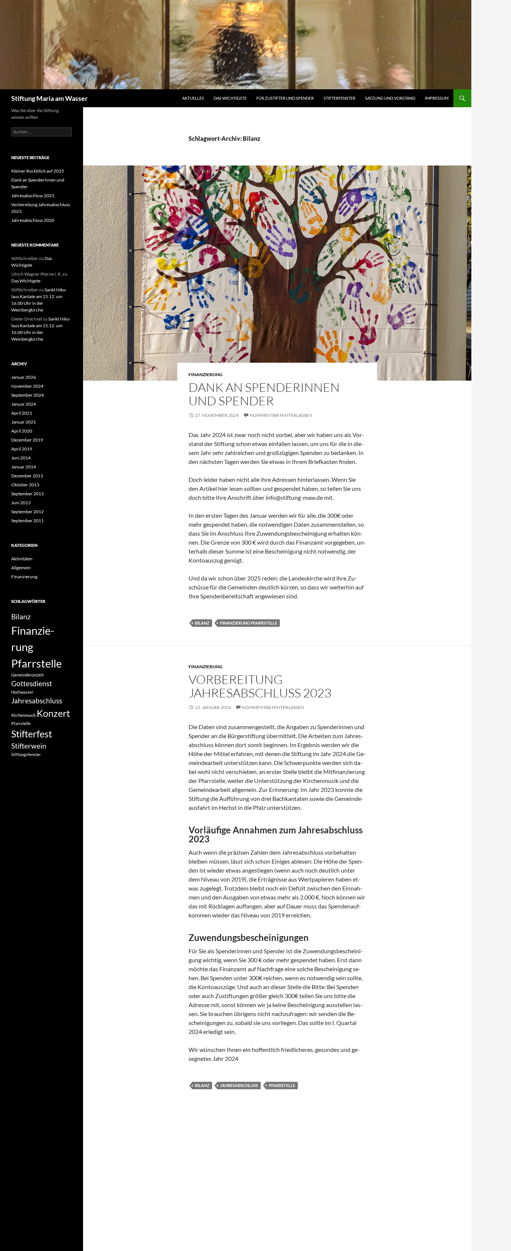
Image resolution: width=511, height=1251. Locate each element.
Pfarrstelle (282, 1085)
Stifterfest (31, 733)
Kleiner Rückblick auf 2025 (37, 171)
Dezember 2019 (27, 440)
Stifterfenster (339, 98)
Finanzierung (206, 374)
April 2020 (21, 431)
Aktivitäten (22, 558)
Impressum (437, 98)
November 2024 (27, 386)
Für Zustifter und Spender (285, 98)
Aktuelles (193, 98)
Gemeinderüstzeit (27, 674)
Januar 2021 (23, 422)
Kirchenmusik (23, 715)
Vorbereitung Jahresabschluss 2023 (260, 686)
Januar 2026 (23, 377)
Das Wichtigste (230, 98)
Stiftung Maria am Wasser (49, 98)
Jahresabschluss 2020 (32, 220)
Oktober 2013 (25, 484)
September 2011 (27, 520)
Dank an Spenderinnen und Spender (264, 394)
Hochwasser (22, 692)
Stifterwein (28, 745)
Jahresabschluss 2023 (32, 195)
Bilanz (202, 622)
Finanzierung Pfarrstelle (248, 622)
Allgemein (21, 567)
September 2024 (27, 395)
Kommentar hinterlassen (281, 415)
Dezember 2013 (27, 476)
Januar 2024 (23, 404)
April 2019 (21, 449)
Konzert (53, 713)
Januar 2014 (23, 467)
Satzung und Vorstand (390, 98)
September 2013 (27, 493)
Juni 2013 (21, 502)
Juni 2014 (21, 458)
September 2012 (27, 511)
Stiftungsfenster (26, 754)
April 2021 (21, 413)
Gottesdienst (31, 683)
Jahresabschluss (239, 1085)
